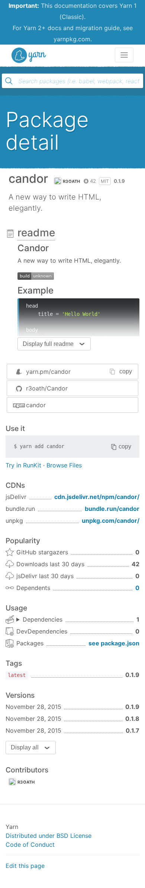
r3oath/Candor (47, 388)
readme (36, 232)
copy (125, 371)
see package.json (113, 643)
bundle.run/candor (112, 508)
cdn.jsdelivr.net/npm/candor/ (96, 496)
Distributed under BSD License (48, 835)
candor (36, 405)
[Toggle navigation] (124, 55)
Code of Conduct (30, 844)
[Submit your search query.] (9, 81)
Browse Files (64, 465)
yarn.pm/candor (48, 371)
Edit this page (25, 865)
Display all (25, 747)
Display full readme (48, 344)
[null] (35, 275)
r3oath (71, 181)
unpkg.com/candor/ (110, 520)
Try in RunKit (23, 465)
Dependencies (42, 619)
